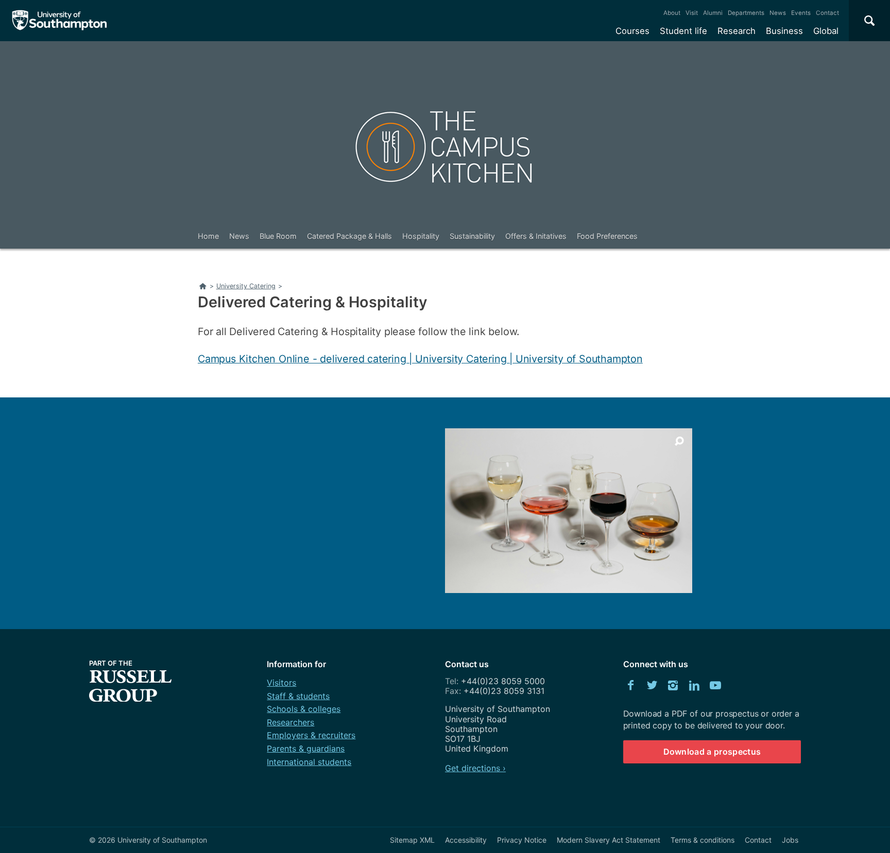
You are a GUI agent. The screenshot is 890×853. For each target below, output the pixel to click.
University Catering (246, 286)
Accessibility (466, 839)
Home (208, 236)
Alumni (713, 12)
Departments (746, 12)
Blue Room (278, 236)
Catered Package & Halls (349, 236)
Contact (827, 12)
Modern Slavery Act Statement (608, 839)
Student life (683, 31)
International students (309, 762)
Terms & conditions (702, 839)
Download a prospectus (712, 751)
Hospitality (420, 236)
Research (736, 31)
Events (801, 12)
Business (784, 31)
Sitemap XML (412, 839)
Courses (632, 31)
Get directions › (475, 768)
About (671, 12)
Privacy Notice (521, 839)
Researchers (290, 722)
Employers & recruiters (311, 735)
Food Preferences (607, 236)
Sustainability (472, 236)
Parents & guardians (306, 748)
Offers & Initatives (536, 236)
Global (825, 31)
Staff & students (298, 696)
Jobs (790, 839)
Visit (692, 12)
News (777, 12)
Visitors (281, 682)
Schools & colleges (303, 709)
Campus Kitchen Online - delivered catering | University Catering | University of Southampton (420, 359)
